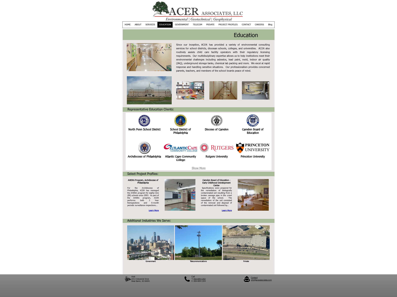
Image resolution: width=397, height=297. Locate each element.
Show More (198, 168)
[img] (144, 126)
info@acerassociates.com (261, 280)
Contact (254, 278)
